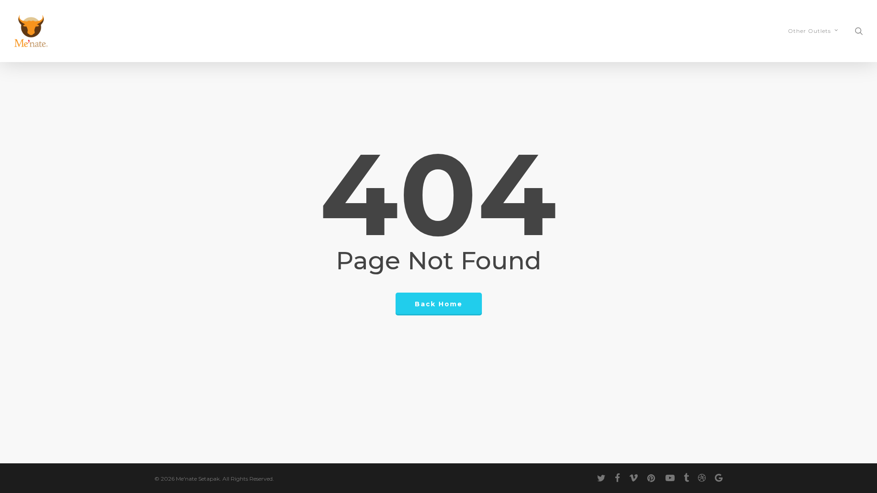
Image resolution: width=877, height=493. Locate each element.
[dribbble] (702, 477)
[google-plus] (719, 477)
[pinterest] (651, 477)
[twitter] (601, 477)
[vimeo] (633, 477)
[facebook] (617, 477)
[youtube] (670, 477)
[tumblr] (686, 477)
